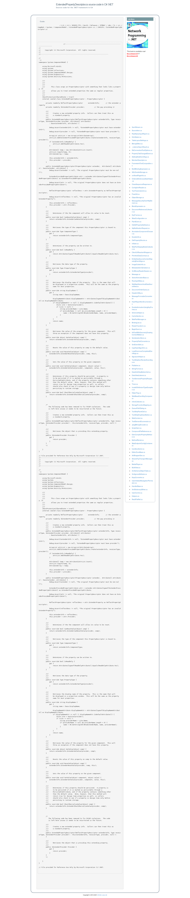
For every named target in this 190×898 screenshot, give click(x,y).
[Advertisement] (135, 92)
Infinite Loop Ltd (102, 895)
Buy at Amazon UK (132, 56)
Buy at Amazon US (132, 53)
